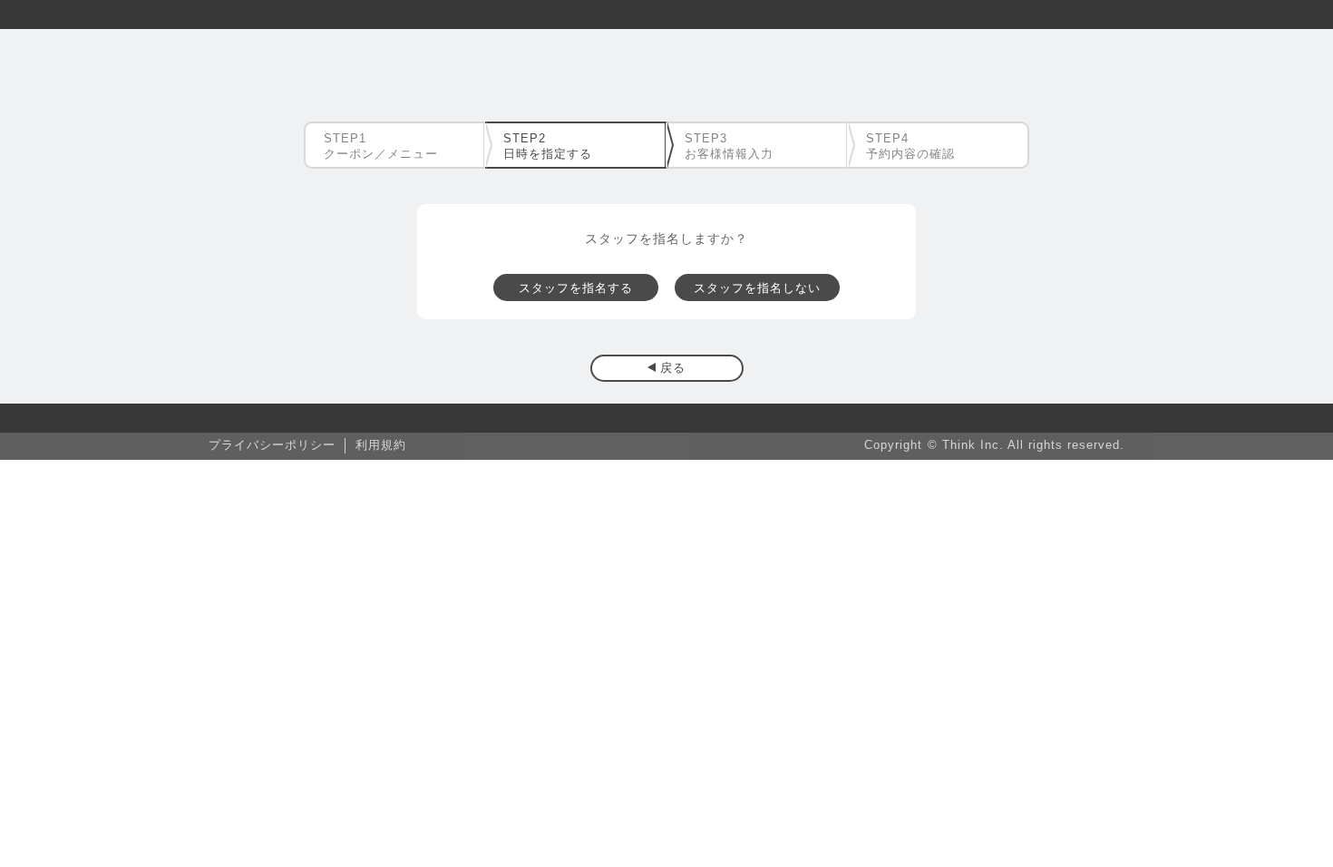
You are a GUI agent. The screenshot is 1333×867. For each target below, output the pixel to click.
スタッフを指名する (576, 288)
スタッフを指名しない (757, 288)
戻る (673, 368)
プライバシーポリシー (272, 445)
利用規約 (380, 445)
